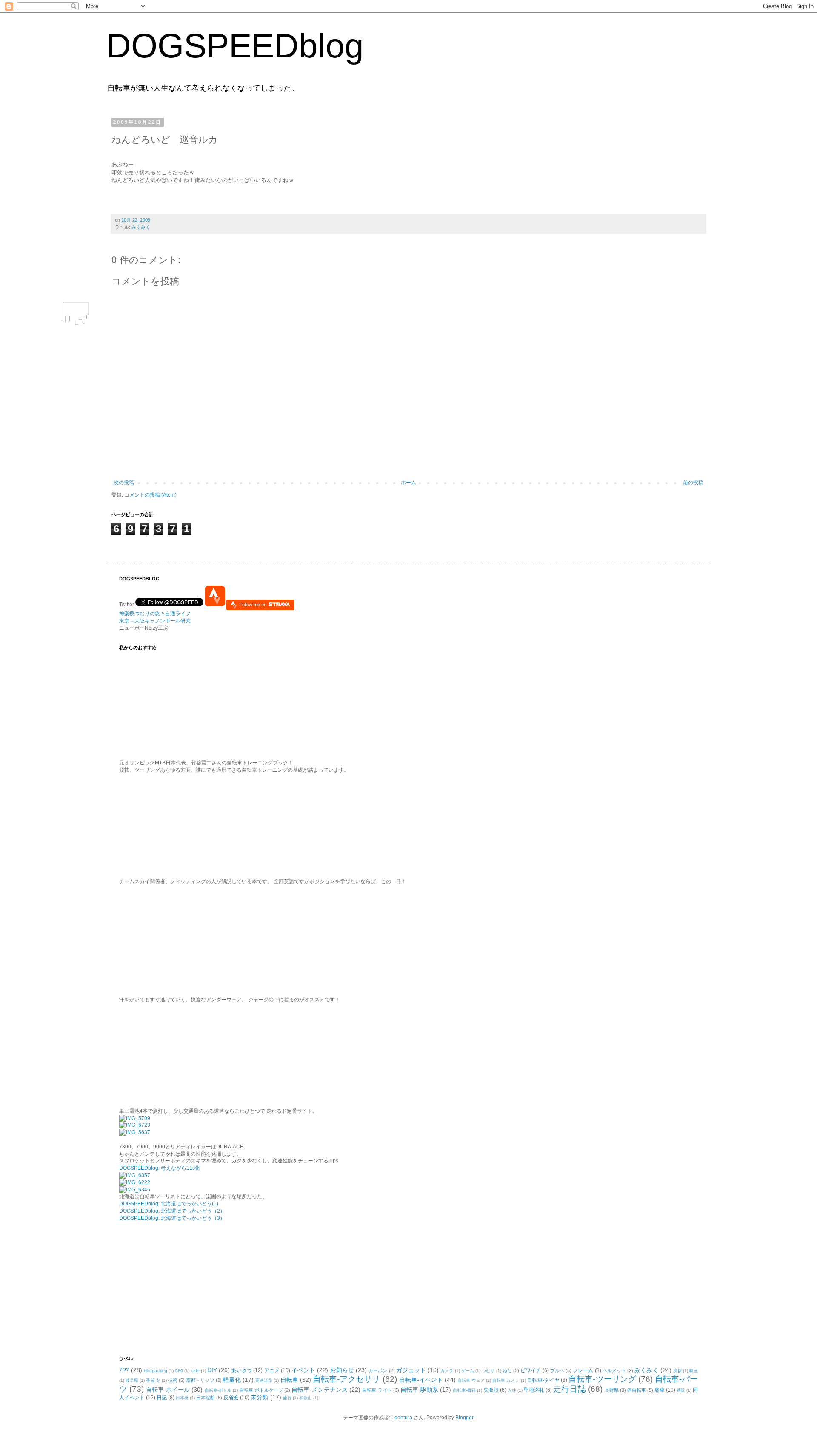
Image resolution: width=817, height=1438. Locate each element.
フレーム (583, 1370)
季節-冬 (153, 1380)
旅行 (287, 1397)
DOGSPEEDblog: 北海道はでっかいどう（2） (172, 1211)
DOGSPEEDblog (235, 46)
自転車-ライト (377, 1390)
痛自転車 (636, 1390)
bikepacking (155, 1370)
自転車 (289, 1379)
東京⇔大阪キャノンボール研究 (155, 621)
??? (124, 1370)
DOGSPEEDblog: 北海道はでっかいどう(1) (168, 1204)
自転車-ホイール (168, 1389)
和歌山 (305, 1397)
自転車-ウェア (470, 1380)
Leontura (401, 1418)
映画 (693, 1370)
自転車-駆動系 (419, 1389)
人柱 (512, 1390)
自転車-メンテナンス (319, 1389)
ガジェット (411, 1370)
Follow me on (253, 604)
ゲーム (467, 1370)
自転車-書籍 (464, 1390)
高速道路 (263, 1380)
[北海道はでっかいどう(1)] (134, 1175)
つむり (488, 1370)
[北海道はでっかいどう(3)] (134, 1190)
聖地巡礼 (534, 1390)
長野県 (612, 1390)
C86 (179, 1370)
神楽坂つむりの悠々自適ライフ (155, 614)
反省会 (231, 1398)
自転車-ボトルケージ (261, 1390)
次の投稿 (124, 483)
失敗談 (491, 1390)
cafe (195, 1370)
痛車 (659, 1390)
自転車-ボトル (218, 1390)
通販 (681, 1390)
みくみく (140, 227)
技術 (172, 1380)
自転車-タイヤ (543, 1380)
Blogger (464, 1418)
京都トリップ (200, 1380)
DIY (212, 1370)
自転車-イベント (421, 1379)
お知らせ (342, 1370)
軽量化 (232, 1379)
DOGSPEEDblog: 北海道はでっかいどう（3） (172, 1218)
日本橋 (182, 1397)
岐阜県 (132, 1380)
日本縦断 (205, 1397)
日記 (162, 1398)
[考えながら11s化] (134, 1118)
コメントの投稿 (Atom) (150, 495)
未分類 (260, 1397)
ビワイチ (530, 1370)
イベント (303, 1370)
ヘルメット (614, 1370)
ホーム (408, 483)
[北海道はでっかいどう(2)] (134, 1182)
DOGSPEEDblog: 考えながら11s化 (159, 1168)
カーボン (378, 1370)
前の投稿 (693, 483)
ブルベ (557, 1370)
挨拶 (677, 1370)
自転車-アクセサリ (346, 1379)
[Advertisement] (172, 1288)
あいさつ (241, 1370)
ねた (507, 1370)
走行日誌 (569, 1388)
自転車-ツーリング (602, 1379)
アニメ (272, 1370)
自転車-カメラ (505, 1380)
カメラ (446, 1370)
